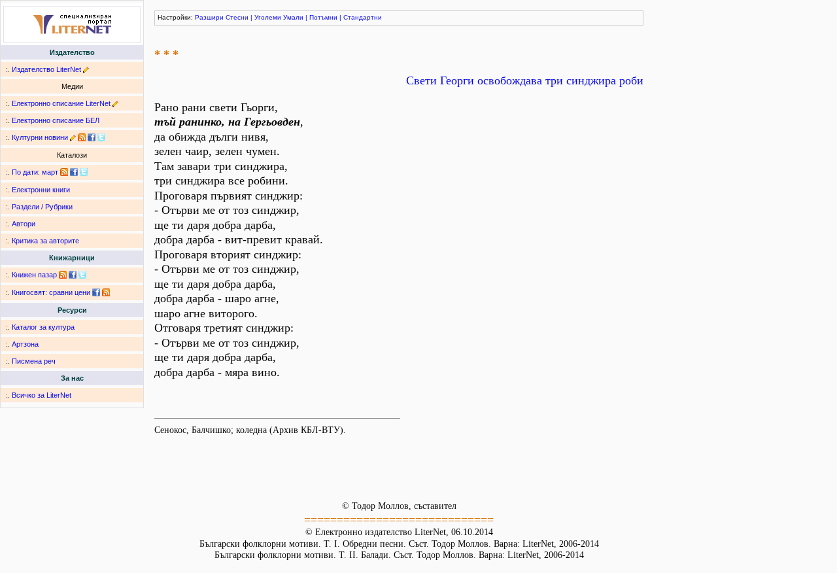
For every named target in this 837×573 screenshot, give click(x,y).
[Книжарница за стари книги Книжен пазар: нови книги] (63, 275)
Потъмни (323, 17)
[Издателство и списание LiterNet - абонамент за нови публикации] (64, 172)
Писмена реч (34, 361)
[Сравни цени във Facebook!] (96, 292)
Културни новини (40, 137)
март (50, 172)
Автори (23, 224)
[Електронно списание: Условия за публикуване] (115, 103)
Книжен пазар (34, 275)
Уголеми (267, 17)
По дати (25, 172)
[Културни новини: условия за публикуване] (73, 137)
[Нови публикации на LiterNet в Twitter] (84, 172)
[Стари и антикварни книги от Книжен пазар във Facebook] (73, 275)
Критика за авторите (45, 241)
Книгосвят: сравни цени (51, 292)
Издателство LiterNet (46, 69)
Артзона (25, 344)
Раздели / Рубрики (42, 207)
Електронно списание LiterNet (61, 103)
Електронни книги (41, 190)
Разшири (209, 17)
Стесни (237, 17)
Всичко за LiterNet (41, 395)
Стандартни (362, 17)
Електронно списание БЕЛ (55, 120)
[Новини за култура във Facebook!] (91, 137)
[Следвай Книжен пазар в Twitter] (82, 275)
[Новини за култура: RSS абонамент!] (82, 137)
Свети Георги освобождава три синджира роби (524, 80)
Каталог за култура (43, 327)
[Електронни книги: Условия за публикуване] (86, 69)
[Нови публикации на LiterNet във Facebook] (74, 172)
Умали (293, 17)
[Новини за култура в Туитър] (101, 137)
